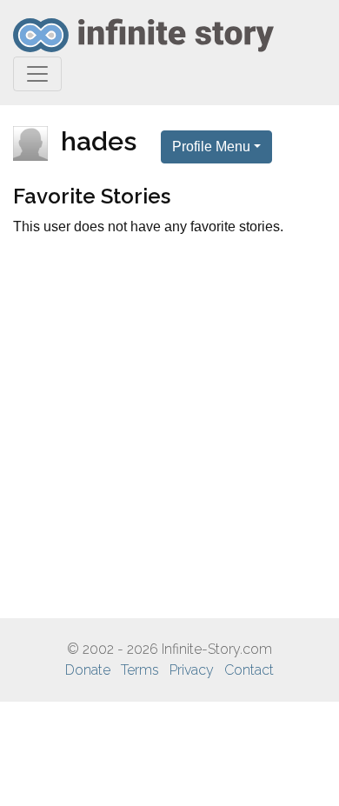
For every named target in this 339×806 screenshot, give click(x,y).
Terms (140, 670)
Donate (87, 670)
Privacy (192, 670)
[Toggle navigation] (37, 74)
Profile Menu (211, 146)
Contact (249, 670)
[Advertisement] (169, 427)
